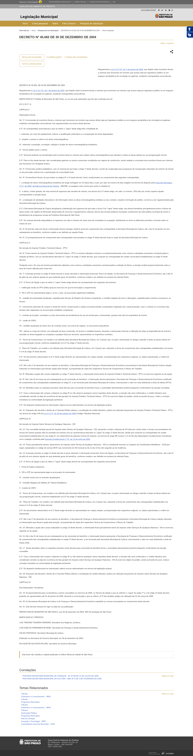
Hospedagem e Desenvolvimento (161, 752)
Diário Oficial (80, 2)
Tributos (24, 694)
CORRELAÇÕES (55, 57)
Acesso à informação (28, 2)
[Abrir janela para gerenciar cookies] (172, 9)
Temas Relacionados (76, 57)
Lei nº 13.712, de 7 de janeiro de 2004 (127, 69)
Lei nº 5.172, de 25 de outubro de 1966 (59, 413)
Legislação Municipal (39, 17)
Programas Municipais (30, 702)
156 (114, 2)
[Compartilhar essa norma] (172, 53)
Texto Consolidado (32, 64)
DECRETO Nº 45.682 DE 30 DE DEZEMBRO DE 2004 (80, 30)
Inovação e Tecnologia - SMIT (33, 721)
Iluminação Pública (29, 713)
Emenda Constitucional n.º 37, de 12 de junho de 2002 (67, 439)
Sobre (55, 23)
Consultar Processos (99, 2)
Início (25, 23)
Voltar (162, 43)
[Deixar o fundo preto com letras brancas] (169, 9)
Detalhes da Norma (32, 57)
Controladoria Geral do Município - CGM (38, 724)
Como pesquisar (40, 23)
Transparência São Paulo (60, 2)
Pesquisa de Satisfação (91, 23)
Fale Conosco (69, 23)
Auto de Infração (28, 718)
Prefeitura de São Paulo (164, 17)
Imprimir (170, 43)
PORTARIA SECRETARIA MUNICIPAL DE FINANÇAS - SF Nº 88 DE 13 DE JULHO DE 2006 (60, 676)
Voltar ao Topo (168, 676)
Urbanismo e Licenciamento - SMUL (36, 696)
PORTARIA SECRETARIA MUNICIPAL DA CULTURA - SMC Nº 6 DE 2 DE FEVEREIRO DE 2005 (62, 679)
